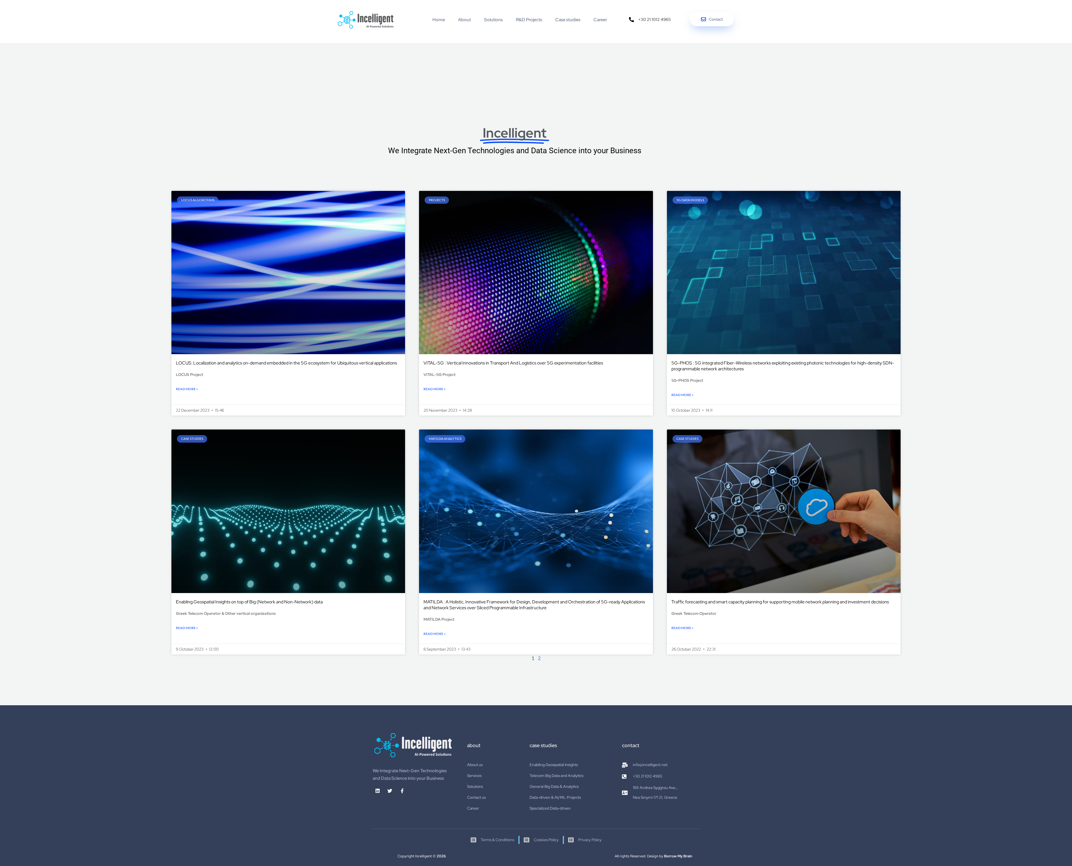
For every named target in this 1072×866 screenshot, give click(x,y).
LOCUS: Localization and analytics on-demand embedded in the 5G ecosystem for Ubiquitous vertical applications (286, 363)
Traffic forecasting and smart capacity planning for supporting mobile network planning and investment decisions (780, 602)
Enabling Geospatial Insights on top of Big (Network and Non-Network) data (249, 602)
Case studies (567, 20)
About (464, 20)
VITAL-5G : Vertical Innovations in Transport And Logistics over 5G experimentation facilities (513, 363)
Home (438, 20)
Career (600, 20)
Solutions (493, 20)
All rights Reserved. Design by (653, 856)
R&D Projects (529, 20)
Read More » (187, 389)
